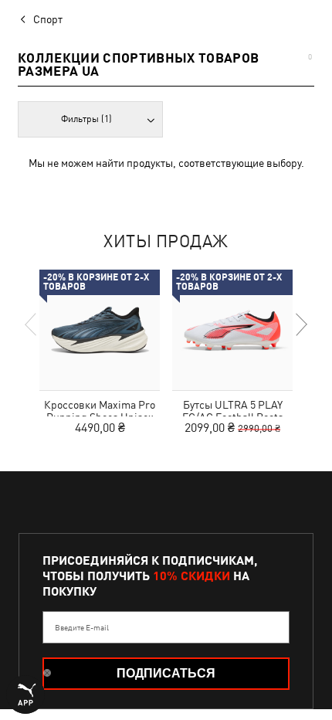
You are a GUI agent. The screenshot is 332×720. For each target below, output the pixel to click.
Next (300, 324)
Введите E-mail (82, 627)
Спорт (48, 19)
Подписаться (166, 673)
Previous (32, 324)
